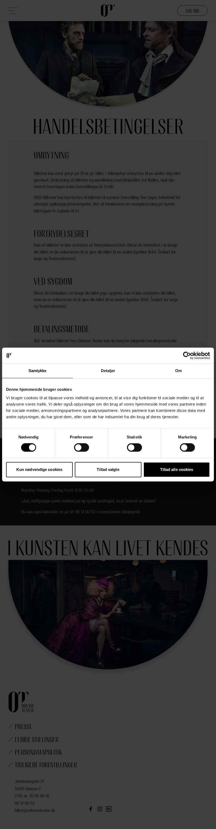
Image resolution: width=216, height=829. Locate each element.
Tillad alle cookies (176, 469)
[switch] (81, 447)
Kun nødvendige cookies (39, 469)
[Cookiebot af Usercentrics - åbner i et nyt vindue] (187, 355)
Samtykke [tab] (37, 370)
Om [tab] (178, 370)
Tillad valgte (108, 469)
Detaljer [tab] (108, 370)
